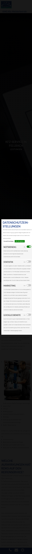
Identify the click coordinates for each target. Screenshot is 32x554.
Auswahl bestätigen (9, 241)
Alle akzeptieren (20, 241)
